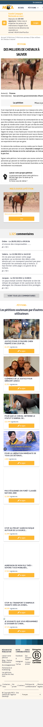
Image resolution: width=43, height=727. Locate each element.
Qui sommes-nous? (28, 676)
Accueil (21, 8)
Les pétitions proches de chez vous (8, 693)
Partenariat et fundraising (7, 688)
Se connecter (37, 2)
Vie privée (14, 705)
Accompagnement (8, 684)
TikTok (18, 683)
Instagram (19, 680)
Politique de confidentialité (30, 705)
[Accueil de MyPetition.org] (8, 7)
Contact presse (28, 682)
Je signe (35, 23)
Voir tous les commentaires (21, 296)
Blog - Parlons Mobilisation (7, 680)
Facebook (19, 675)
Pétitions (11, 37)
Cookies (21, 704)
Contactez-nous (6, 705)
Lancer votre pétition (6, 676)
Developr (5, 715)
